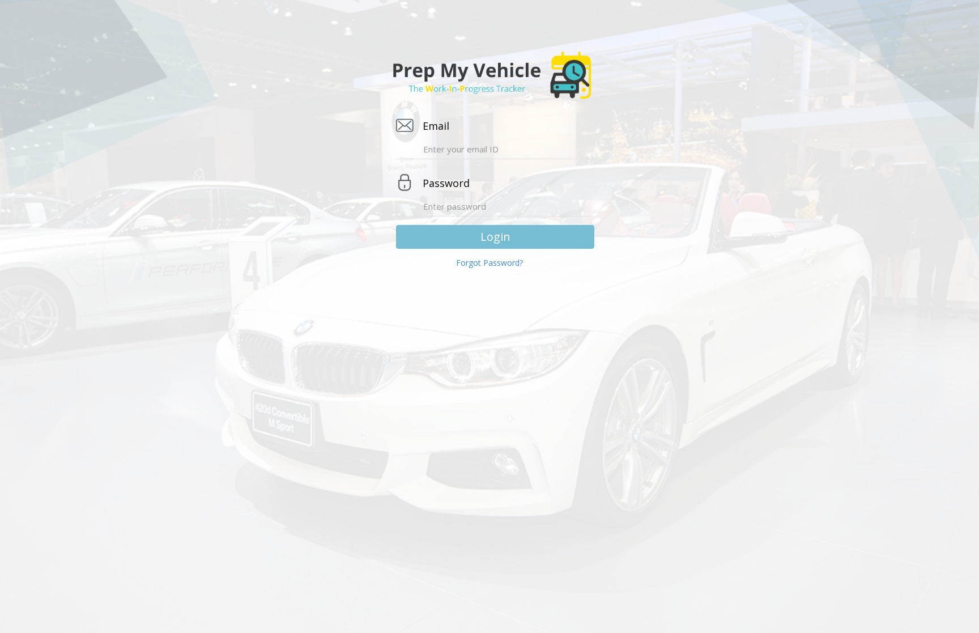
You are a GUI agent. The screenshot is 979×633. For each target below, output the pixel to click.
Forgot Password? (489, 262)
